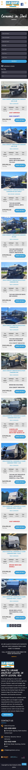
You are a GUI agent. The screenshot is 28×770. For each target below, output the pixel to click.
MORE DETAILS (20, 120)
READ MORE (7, 714)
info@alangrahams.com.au (12, 750)
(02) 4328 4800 (10, 728)
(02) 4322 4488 (10, 742)
